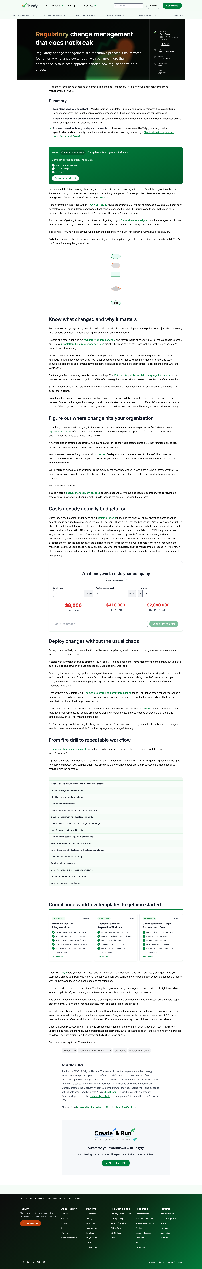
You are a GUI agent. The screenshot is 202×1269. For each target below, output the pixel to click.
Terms (170, 1262)
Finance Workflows (166, 52)
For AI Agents (142, 1247)
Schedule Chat (30, 1223)
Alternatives (141, 1242)
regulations (120, 1050)
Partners (90, 1242)
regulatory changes (60, 431)
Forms (163, 1223)
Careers (64, 1233)
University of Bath (100, 1096)
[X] (28, 1262)
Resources (87, 5)
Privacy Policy (117, 1218)
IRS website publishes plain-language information (142, 375)
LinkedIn (96, 1107)
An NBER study (98, 204)
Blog (30, 1198)
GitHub (110, 1107)
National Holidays (143, 1233)
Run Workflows (52, 5)
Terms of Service (118, 1223)
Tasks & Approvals (168, 1218)
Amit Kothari (165, 34)
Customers (91, 1214)
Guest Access (166, 1238)
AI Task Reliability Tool (145, 1223)
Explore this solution (64, 178)
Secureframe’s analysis (134, 220)
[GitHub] (43, 1262)
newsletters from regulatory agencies (82, 344)
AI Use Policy (116, 1228)
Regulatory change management (67, 749)
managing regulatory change (95, 1050)
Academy (65, 1223)
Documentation (142, 1214)
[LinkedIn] (22, 1262)
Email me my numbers (163, 624)
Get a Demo (172, 5)
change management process (83, 492)
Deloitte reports (107, 517)
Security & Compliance (121, 1214)
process (103, 197)
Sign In (153, 5)
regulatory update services (99, 339)
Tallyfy (64, 972)
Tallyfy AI (90, 1233)
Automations (165, 1233)
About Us (65, 1214)
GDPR (113, 1238)
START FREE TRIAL (115, 1163)
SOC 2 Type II (117, 1233)
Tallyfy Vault (91, 1238)
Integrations (91, 1228)
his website (82, 1107)
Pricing (71, 5)
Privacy (179, 1262)
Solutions (140, 1238)
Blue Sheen (110, 1091)
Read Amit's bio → (125, 1107)
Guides (139, 1228)
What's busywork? (115, 581)
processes (99, 454)
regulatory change (139, 1050)
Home (22, 1198)
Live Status (165, 1228)
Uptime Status (92, 1247)
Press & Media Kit (69, 1238)
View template (57, 957)
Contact (64, 1218)
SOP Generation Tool (145, 1218)
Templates (90, 1223)
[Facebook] (33, 1262)
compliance (69, 1050)
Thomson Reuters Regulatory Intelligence (107, 692)
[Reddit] (49, 1262)
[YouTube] (38, 1262)
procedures (145, 708)
